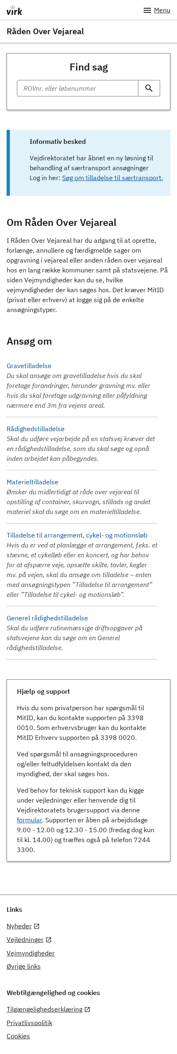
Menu (162, 10)
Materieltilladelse (32, 482)
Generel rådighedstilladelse (47, 618)
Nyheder (19, 926)
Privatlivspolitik (29, 1023)
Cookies (18, 1036)
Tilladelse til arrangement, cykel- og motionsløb (77, 535)
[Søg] (149, 88)
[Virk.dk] (74, 10)
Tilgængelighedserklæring (44, 1009)
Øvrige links (24, 966)
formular (29, 820)
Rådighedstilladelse (36, 429)
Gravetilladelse (29, 366)
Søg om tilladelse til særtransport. (112, 178)
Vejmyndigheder (31, 953)
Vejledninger (25, 939)
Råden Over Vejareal (45, 31)
